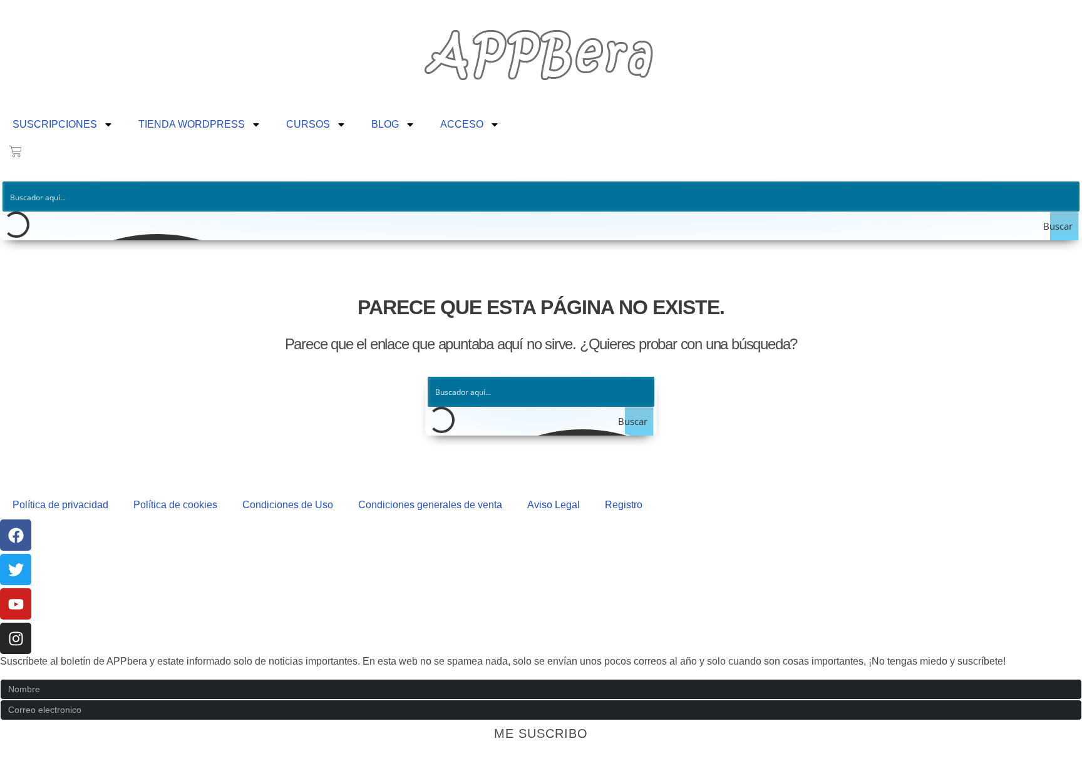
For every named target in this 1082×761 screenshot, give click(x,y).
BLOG (385, 124)
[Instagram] (15, 638)
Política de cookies (175, 504)
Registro (623, 504)
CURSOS (308, 124)
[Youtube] (15, 604)
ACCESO (461, 124)
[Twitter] (15, 569)
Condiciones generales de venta (430, 504)
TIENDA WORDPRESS (191, 124)
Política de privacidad (60, 504)
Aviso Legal (553, 504)
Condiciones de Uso (287, 504)
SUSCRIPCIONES (55, 124)
